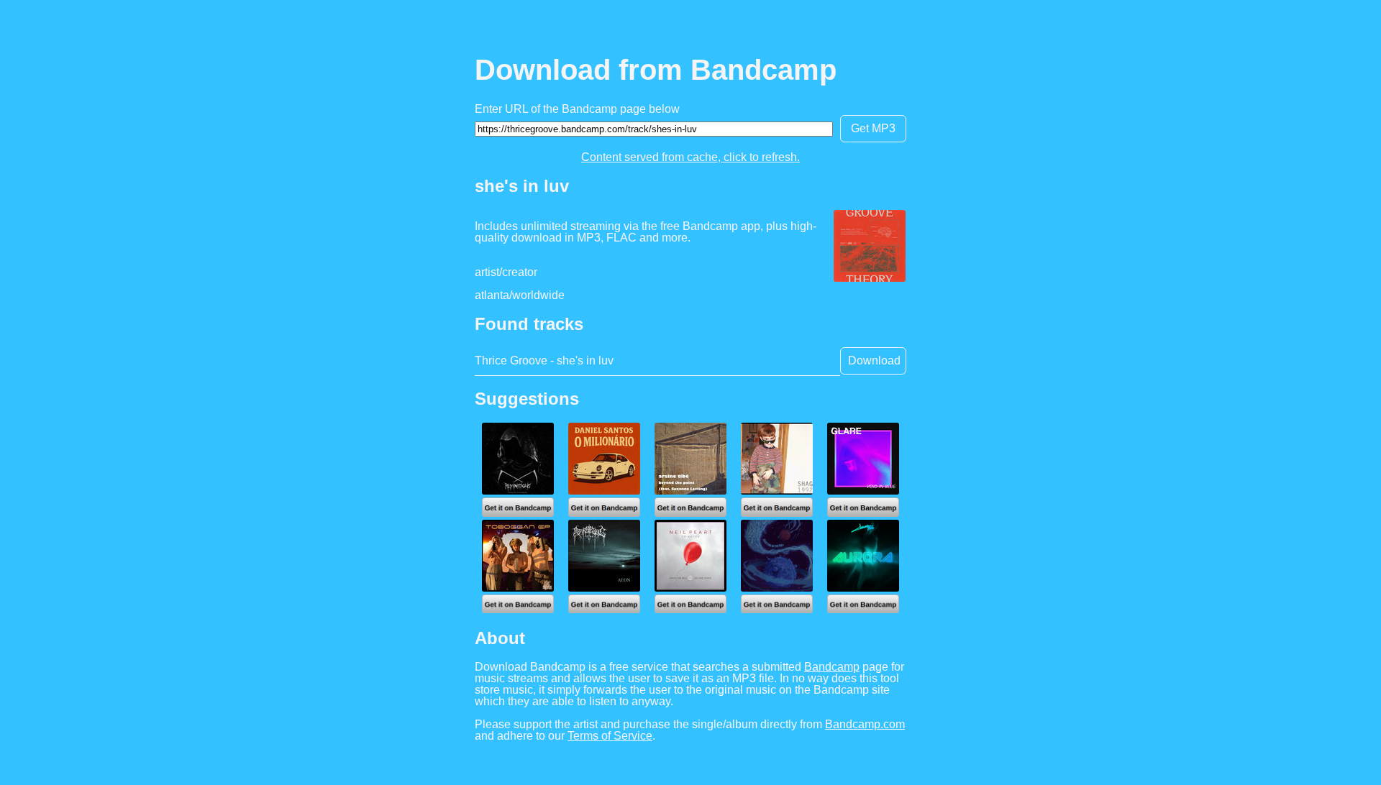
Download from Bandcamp (656, 70)
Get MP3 (873, 128)
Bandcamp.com (865, 724)
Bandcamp (832, 667)
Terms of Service (610, 736)
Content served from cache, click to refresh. (690, 157)
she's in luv (522, 186)
